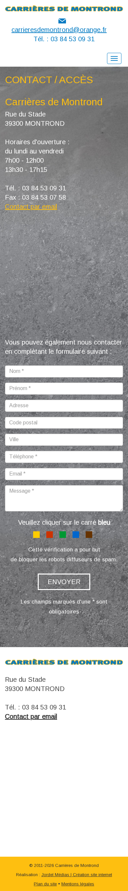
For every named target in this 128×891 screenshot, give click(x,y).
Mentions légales (77, 883)
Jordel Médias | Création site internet (76, 874)
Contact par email (31, 206)
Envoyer (64, 581)
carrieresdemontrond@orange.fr (59, 29)
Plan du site (45, 883)
